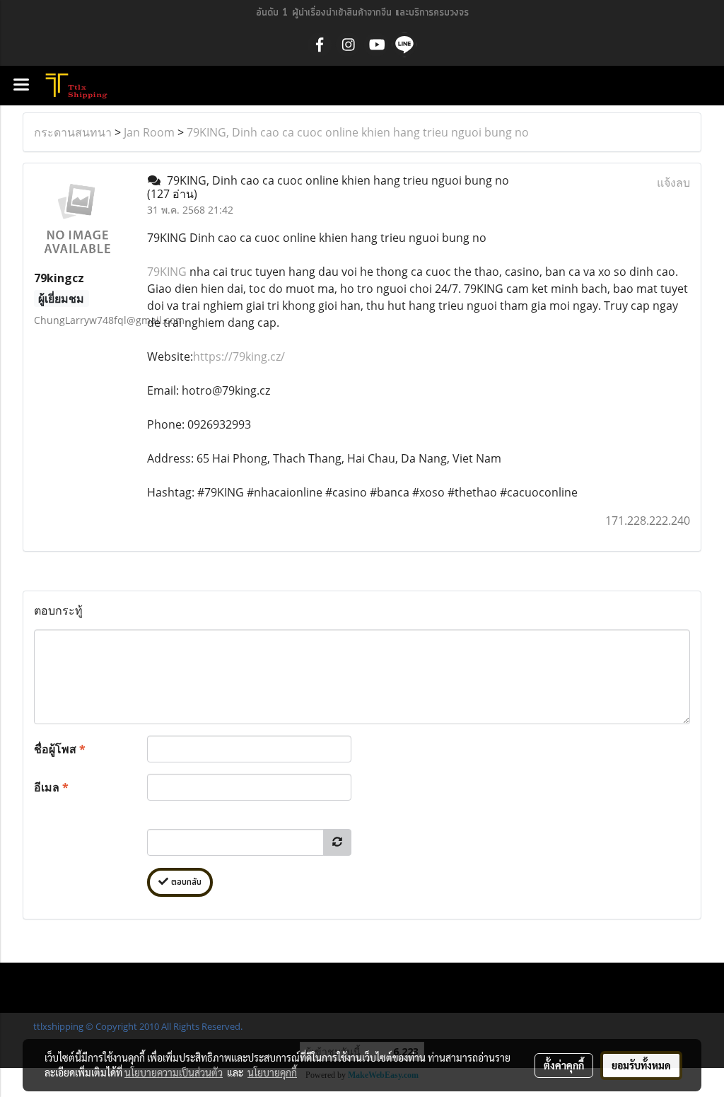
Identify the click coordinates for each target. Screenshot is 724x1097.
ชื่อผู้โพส (60, 749)
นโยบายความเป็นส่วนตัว (173, 1072)
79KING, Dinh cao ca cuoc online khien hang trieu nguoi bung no (358, 132)
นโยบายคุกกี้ (272, 1072)
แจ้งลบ (673, 182)
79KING (167, 271)
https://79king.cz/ (239, 356)
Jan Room (149, 132)
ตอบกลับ (185, 882)
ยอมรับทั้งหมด (641, 1065)
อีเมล (51, 787)
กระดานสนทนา (73, 132)
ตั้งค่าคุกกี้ (564, 1065)
